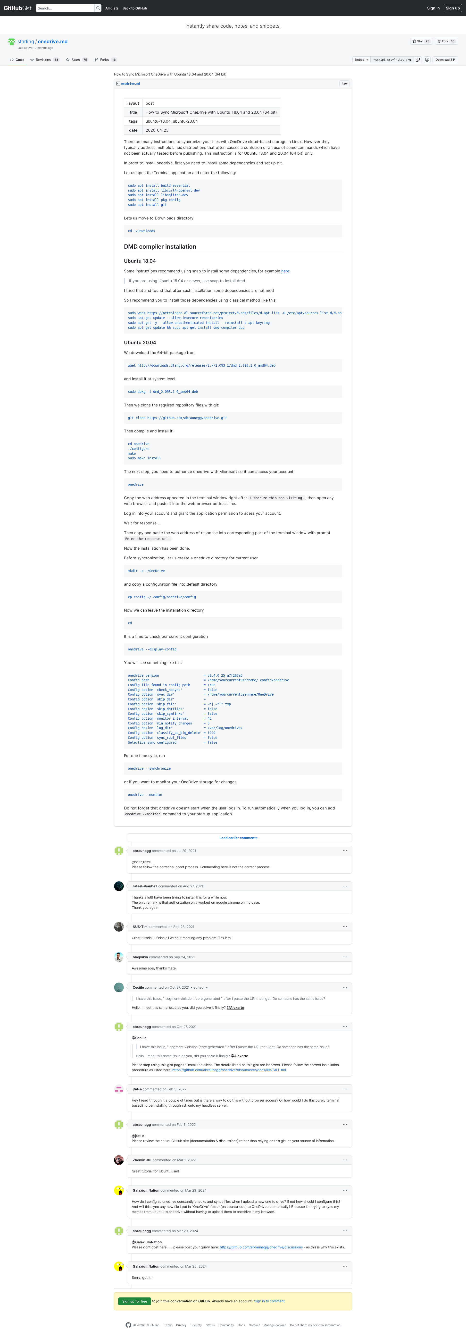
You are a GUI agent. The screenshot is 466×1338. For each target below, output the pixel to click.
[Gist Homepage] (18, 8)
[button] (418, 59)
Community (226, 1325)
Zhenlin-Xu (142, 1160)
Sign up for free (134, 1301)
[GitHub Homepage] (128, 1325)
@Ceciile (139, 1038)
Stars (79, 60)
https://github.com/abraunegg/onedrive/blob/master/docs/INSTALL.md (229, 1070)
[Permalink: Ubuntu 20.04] (120, 342)
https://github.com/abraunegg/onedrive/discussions (261, 1247)
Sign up (453, 8)
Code (20, 60)
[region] (233, 458)
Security (196, 1325)
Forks (108, 60)
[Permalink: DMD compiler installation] (120, 246)
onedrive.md (53, 41)
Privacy (181, 1325)
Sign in (433, 8)
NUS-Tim (140, 927)
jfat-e (137, 1089)
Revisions (47, 60)
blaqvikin (140, 957)
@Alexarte (235, 1007)
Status (210, 1325)
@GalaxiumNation (147, 1242)
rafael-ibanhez (145, 886)
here (285, 271)
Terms (168, 1325)
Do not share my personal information (315, 1325)
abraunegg (142, 851)
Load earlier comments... (239, 838)
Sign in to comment (269, 1301)
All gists (112, 8)
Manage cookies (275, 1325)
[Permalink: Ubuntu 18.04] (120, 261)
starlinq (25, 41)
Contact (254, 1325)
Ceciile (138, 987)
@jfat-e (138, 1136)
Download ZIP (445, 59)
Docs (241, 1325)
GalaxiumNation (146, 1190)
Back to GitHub (135, 8)
